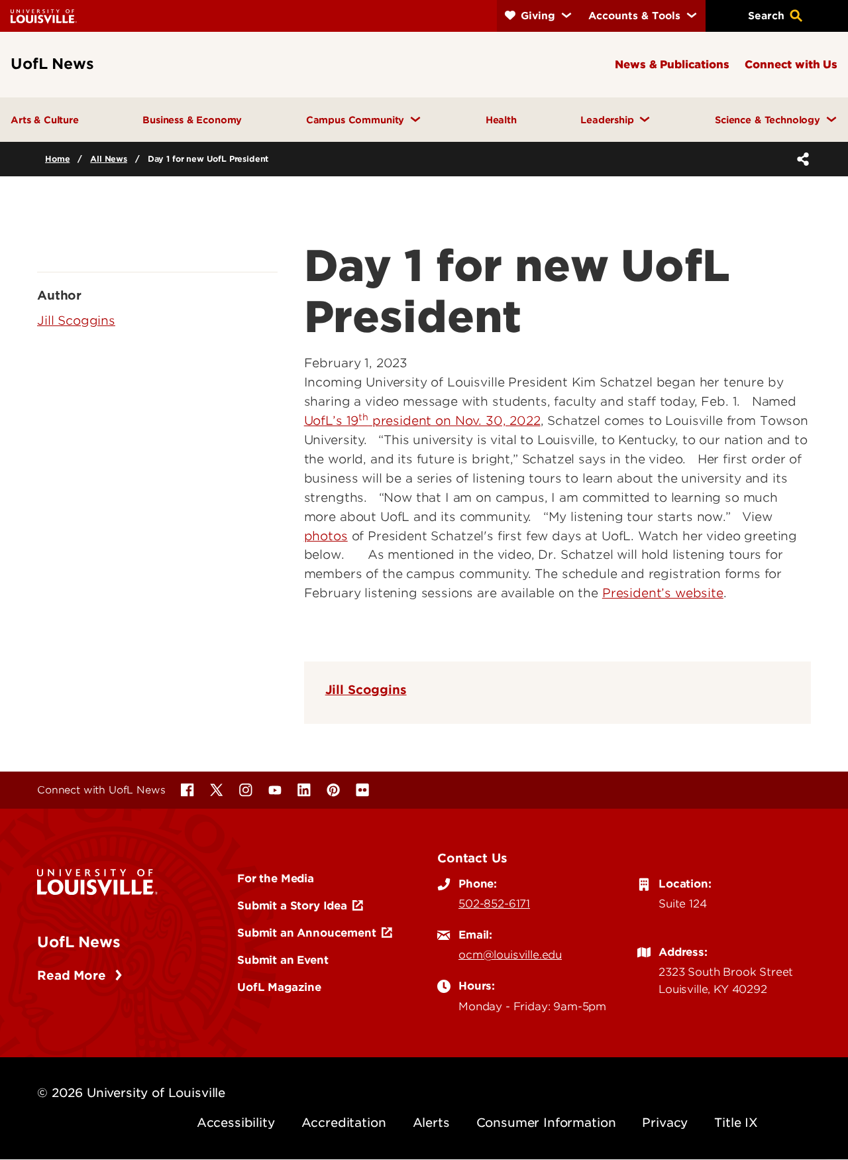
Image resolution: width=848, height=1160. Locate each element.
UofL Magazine (279, 987)
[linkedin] (304, 790)
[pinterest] (333, 790)
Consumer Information (546, 1123)
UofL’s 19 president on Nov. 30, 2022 (422, 421)
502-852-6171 (494, 903)
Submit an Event (283, 959)
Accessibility (236, 1123)
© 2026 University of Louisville (131, 1093)
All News (108, 159)
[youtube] (275, 790)
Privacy (665, 1123)
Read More (73, 975)
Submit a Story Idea (292, 905)
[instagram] (245, 790)
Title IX (736, 1123)
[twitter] (216, 790)
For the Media (275, 878)
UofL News (79, 942)
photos (326, 536)
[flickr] (362, 790)
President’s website (662, 593)
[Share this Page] (800, 159)
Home (57, 159)
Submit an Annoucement (306, 932)
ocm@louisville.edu (510, 954)
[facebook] (187, 790)
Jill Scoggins (366, 690)
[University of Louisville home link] (44, 16)
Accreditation (343, 1123)
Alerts (431, 1123)
